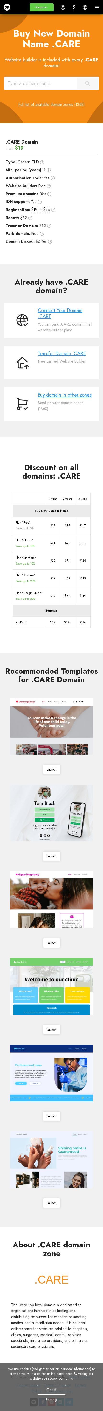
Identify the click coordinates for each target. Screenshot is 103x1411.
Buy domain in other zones (65, 395)
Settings (51, 1399)
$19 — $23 (40, 209)
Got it (51, 1389)
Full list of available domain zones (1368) (51, 104)
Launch (52, 769)
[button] (42, 7)
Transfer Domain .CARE (62, 354)
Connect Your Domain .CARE (60, 313)
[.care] (51, 1279)
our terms (66, 1378)
